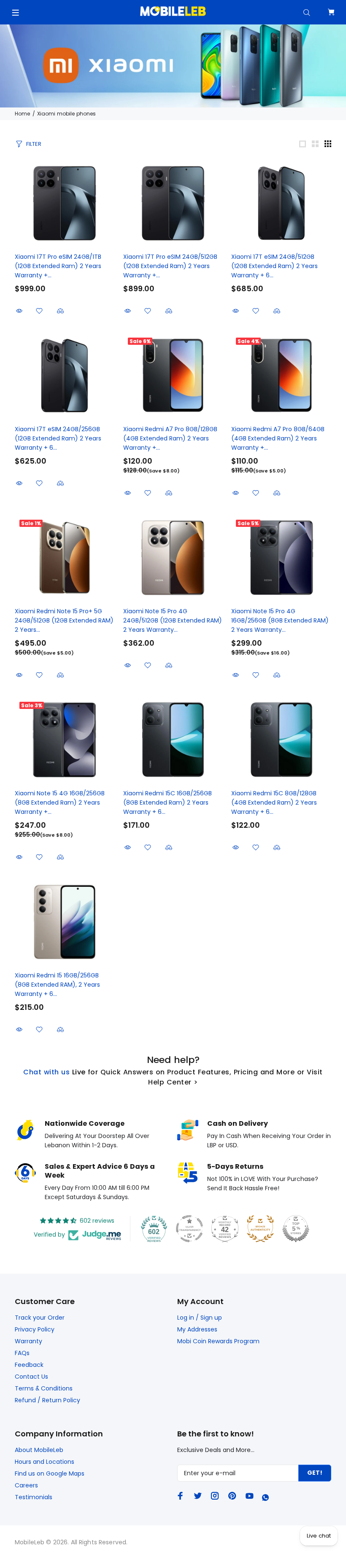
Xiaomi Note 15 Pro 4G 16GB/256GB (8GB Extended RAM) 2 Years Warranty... (280, 620)
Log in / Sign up (199, 1317)
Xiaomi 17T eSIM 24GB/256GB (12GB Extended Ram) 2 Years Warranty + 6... (58, 438)
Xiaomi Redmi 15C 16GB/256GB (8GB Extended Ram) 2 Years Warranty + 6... (167, 802)
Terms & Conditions (44, 1388)
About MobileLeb (39, 1450)
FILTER (33, 144)
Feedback (29, 1365)
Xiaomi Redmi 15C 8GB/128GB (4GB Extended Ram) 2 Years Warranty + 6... (274, 802)
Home (22, 113)
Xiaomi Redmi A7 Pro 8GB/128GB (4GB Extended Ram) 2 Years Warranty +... (170, 438)
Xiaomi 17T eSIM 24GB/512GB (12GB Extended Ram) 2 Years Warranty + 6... (274, 265)
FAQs (22, 1353)
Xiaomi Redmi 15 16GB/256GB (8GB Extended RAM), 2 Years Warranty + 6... (57, 984)
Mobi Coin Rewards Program (218, 1341)
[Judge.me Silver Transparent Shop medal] (189, 1228)
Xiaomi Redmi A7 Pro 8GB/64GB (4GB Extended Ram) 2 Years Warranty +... (277, 438)
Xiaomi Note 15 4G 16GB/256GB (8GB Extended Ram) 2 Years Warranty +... (60, 802)
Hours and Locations (44, 1461)
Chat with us (46, 1072)
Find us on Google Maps (49, 1473)
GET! (314, 1472)
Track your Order (40, 1317)
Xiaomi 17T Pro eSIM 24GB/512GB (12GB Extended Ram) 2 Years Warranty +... (170, 265)
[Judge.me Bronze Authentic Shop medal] (260, 1228)
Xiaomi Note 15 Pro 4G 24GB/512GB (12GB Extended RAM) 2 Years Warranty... (172, 620)
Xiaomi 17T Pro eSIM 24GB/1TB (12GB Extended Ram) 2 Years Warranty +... (58, 265)
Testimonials (33, 1497)
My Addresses (197, 1329)
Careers (26, 1485)
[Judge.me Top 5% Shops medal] (295, 1228)
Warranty (28, 1341)
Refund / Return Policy (47, 1400)
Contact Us (31, 1376)
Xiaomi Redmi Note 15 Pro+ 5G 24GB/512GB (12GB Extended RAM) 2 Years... (64, 620)
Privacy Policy (34, 1329)
